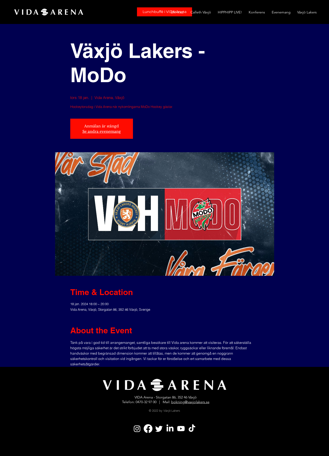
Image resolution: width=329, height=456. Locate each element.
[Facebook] (148, 428)
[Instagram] (137, 428)
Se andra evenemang (101, 131)
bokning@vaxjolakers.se (190, 402)
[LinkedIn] (170, 428)
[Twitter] (159, 428)
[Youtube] (181, 428)
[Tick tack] (192, 428)
